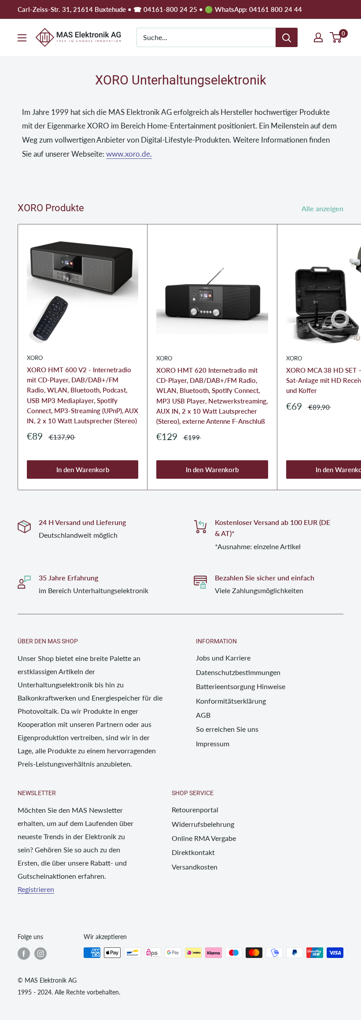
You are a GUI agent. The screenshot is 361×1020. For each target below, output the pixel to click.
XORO (35, 357)
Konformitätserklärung (231, 701)
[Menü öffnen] (22, 37)
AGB (203, 715)
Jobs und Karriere (223, 657)
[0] (336, 37)
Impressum (212, 743)
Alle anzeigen (323, 208)
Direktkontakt (193, 852)
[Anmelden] (287, 37)
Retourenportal (195, 809)
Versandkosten (194, 866)
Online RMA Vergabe (204, 838)
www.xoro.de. (129, 153)
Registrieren (36, 889)
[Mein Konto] (318, 37)
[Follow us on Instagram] (40, 953)
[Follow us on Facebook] (24, 953)
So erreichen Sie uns (227, 729)
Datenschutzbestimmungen (238, 672)
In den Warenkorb (82, 469)
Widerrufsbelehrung (203, 824)
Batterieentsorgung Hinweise (240, 686)
